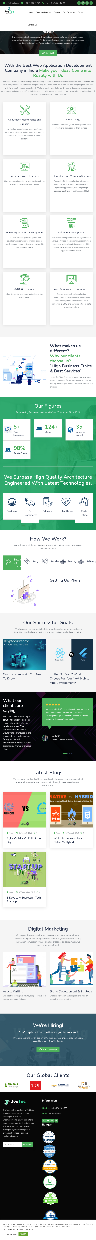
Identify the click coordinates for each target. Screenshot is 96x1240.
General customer (66, 739)
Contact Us (32, 25)
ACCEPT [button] (23, 1234)
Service (57, 12)
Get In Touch (48, 52)
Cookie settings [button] (10, 1234)
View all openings (48, 1049)
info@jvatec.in (12, 3)
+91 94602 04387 (32, 3)
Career (81, 12)
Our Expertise (69, 12)
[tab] (12, 562)
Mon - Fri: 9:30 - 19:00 (55, 3)
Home (30, 12)
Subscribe (27, 1144)
